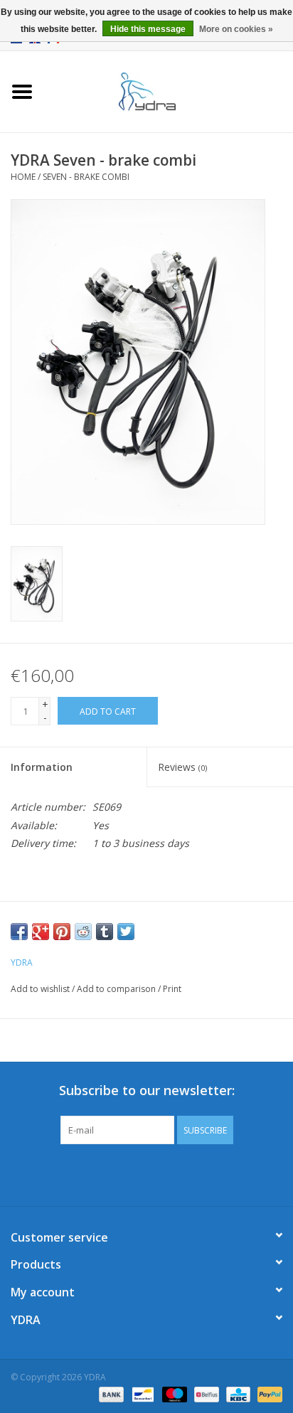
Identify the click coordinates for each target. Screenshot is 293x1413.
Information (42, 767)
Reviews (182, 767)
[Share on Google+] (40, 931)
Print (172, 989)
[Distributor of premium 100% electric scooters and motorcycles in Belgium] (168, 90)
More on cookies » (236, 29)
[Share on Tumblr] (104, 931)
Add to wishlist (40, 989)
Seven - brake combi (86, 177)
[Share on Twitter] (125, 931)
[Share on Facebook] (19, 931)
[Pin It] (61, 931)
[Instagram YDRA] (197, 1173)
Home (23, 177)
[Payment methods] (110, 1393)
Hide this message (148, 29)
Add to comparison (117, 989)
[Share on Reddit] (83, 931)
